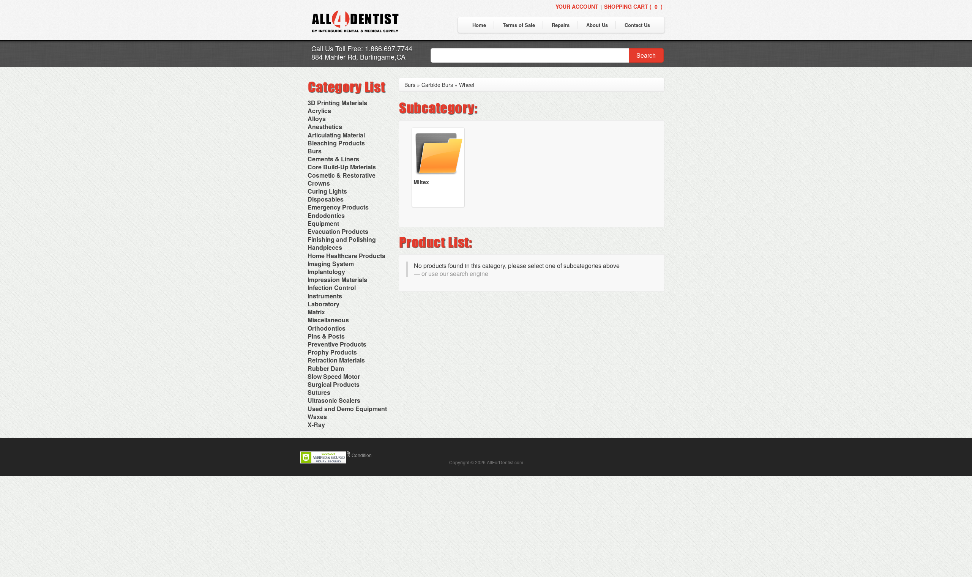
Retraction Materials (336, 360)
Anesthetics (325, 126)
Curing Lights (327, 191)
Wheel (466, 84)
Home (479, 24)
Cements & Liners (333, 158)
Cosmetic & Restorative (342, 175)
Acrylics (319, 110)
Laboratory (323, 303)
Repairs (561, 24)
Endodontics (326, 215)
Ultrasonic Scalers (334, 400)
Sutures (319, 392)
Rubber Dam (326, 368)
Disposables (326, 199)
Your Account (576, 6)
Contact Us (637, 24)
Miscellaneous (328, 319)
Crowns (319, 183)
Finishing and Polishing (342, 239)
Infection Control (332, 287)
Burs (315, 150)
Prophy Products (332, 352)
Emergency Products (338, 207)
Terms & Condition (353, 455)
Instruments (325, 296)
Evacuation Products (338, 231)
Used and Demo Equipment (347, 408)
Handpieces (325, 247)
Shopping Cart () (633, 6)
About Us (597, 24)
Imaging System (331, 263)
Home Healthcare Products (346, 255)
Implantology (326, 271)
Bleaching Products (336, 143)
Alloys (317, 118)
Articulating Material (336, 135)
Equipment (323, 223)
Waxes (317, 416)
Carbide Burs (437, 84)
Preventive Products (337, 344)
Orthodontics (327, 328)
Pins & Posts (326, 336)
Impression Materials (337, 279)
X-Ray (316, 424)
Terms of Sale (519, 24)
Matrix (316, 311)
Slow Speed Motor (334, 376)
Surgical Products (334, 384)
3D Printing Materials (337, 102)
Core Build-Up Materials (342, 166)
